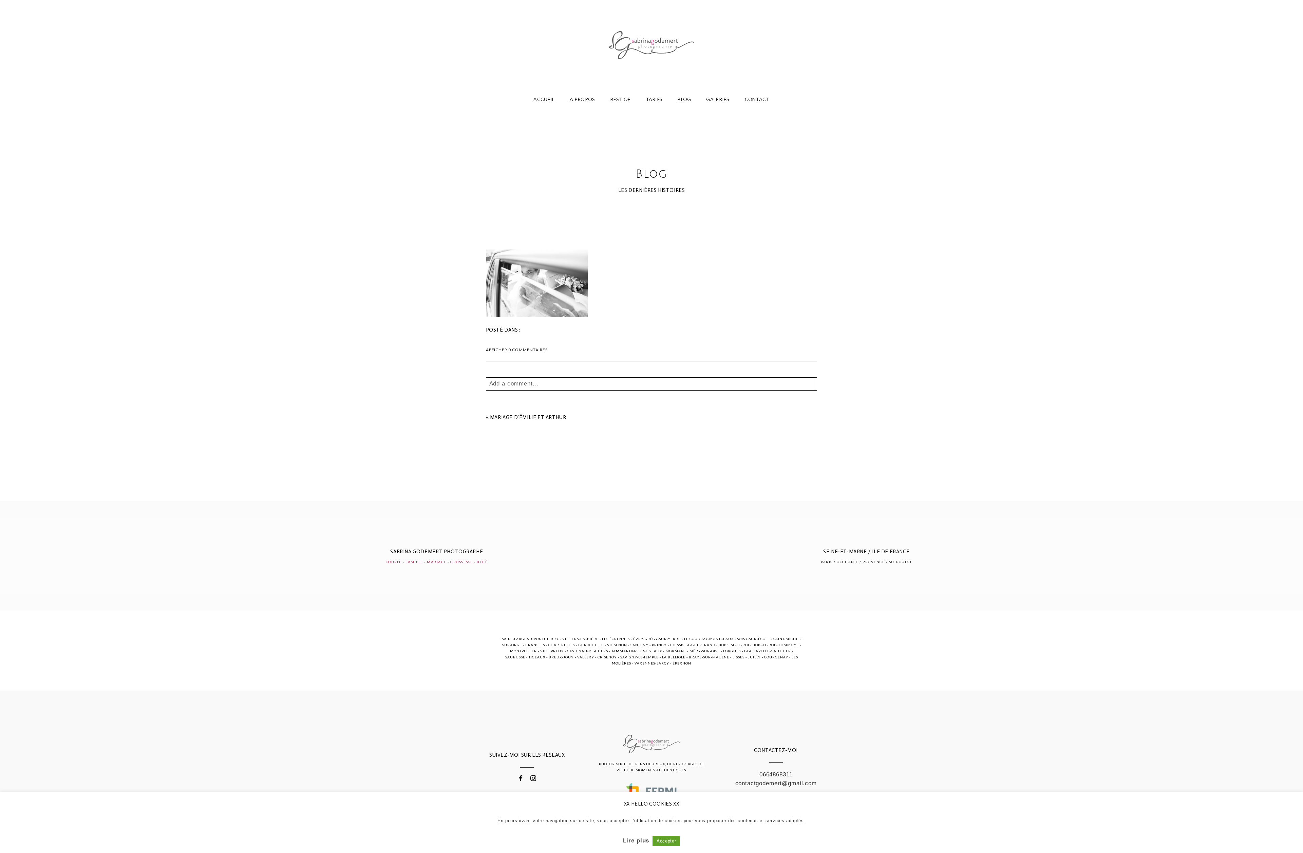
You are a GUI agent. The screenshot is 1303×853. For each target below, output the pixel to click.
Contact (757, 99)
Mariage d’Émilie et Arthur (528, 417)
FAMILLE (414, 562)
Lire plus (636, 840)
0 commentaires (517, 349)
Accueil (543, 99)
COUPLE (394, 562)
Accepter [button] (666, 841)
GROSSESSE (461, 562)
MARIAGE (437, 562)
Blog (684, 99)
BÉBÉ (482, 562)
